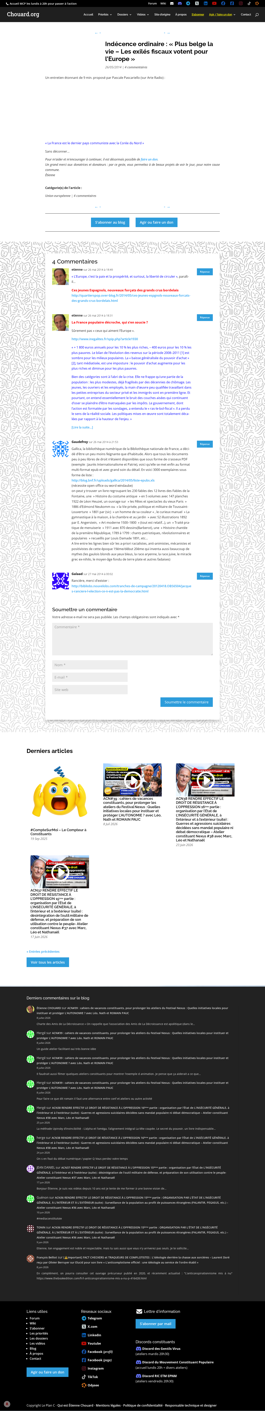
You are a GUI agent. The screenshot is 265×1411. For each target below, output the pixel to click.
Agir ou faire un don (156, 222)
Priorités (103, 14)
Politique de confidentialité (143, 1405)
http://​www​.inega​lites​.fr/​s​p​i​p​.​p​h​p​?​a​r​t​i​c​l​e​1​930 (105, 339)
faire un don (149, 159)
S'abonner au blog (110, 222)
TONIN (41, 1227)
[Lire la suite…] (82, 427)
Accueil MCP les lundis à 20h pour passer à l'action (43, 3)
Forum (152, 3)
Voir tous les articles (48, 962)
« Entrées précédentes (43, 951)
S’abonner (37, 1328)
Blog (33, 1348)
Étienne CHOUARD (49, 1008)
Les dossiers (39, 1338)
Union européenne (57, 196)
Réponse (205, 271)
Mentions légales (108, 1405)
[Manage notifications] (7, 1404)
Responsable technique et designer (191, 1405)
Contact (246, 14)
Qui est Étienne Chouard (75, 1405)
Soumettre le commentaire (187, 702)
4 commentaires (136, 67)
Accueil (88, 14)
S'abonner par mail (155, 1323)
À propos (181, 14)
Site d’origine (162, 14)
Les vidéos (37, 1343)
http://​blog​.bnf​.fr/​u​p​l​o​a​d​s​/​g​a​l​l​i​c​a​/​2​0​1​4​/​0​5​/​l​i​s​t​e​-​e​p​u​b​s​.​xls (113, 480)
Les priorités (39, 1333)
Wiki (163, 3)
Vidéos (141, 14)
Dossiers (122, 14)
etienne (77, 269)
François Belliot (47, 1257)
